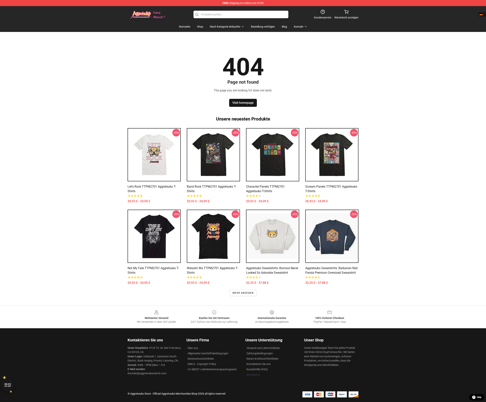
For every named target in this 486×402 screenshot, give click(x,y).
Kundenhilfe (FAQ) (257, 369)
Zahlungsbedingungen (259, 353)
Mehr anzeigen (243, 293)
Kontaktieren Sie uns (258, 364)
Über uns (193, 348)
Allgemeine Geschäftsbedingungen (208, 353)
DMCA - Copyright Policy (202, 364)
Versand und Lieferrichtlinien (263, 348)
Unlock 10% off (7, 385)
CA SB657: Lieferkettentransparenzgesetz (212, 369)
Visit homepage (243, 103)
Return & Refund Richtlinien (262, 358)
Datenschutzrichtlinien (201, 358)
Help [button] (479, 397)
